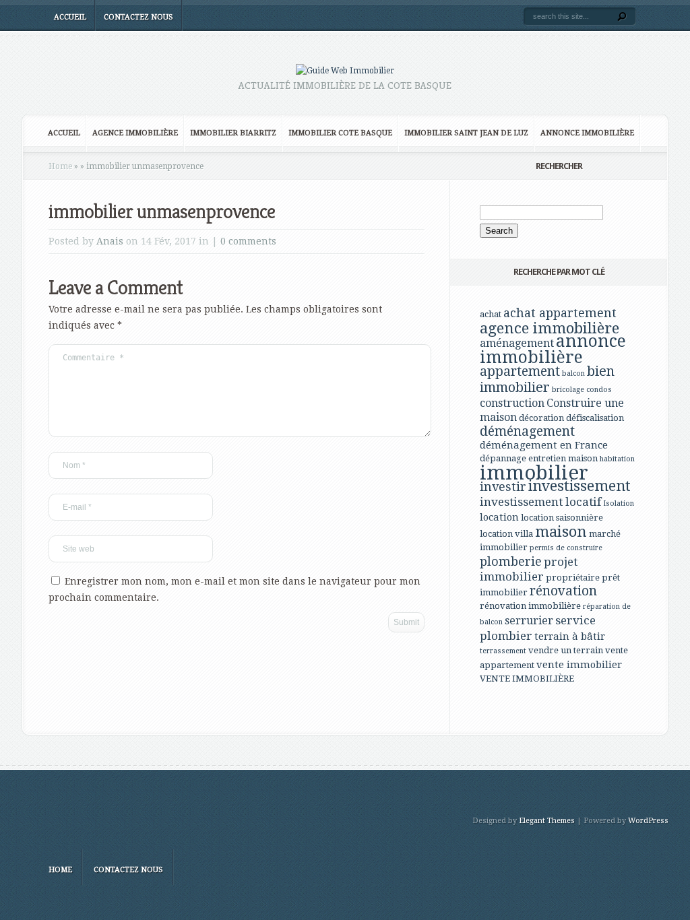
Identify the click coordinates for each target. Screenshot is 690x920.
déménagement (527, 431)
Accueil (70, 17)
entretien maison (563, 458)
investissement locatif (540, 501)
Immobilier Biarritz (233, 133)
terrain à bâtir (569, 636)
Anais (109, 241)
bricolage (568, 389)
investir (503, 487)
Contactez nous (138, 17)
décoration (541, 418)
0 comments (248, 241)
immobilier (534, 472)
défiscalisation (595, 418)
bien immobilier (547, 379)
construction (512, 403)
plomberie (511, 561)
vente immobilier (579, 665)
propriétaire (573, 577)
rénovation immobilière (530, 606)
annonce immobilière (553, 349)
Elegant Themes (547, 820)
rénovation (563, 591)
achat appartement (560, 313)
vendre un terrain (565, 650)
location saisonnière (562, 518)
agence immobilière (549, 328)
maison (561, 531)
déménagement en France (544, 445)
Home (60, 166)
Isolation (618, 503)
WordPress (648, 820)
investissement (579, 486)
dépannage (503, 458)
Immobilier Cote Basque (340, 133)
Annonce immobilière (587, 133)
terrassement (503, 651)
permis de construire (566, 548)
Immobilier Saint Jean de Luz (466, 133)
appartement (520, 371)
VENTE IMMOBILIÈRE (527, 678)
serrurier (529, 620)
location (499, 517)
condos (599, 389)
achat (490, 314)
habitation (617, 459)
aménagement (517, 343)
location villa (506, 534)
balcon (573, 373)
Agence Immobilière (135, 133)
